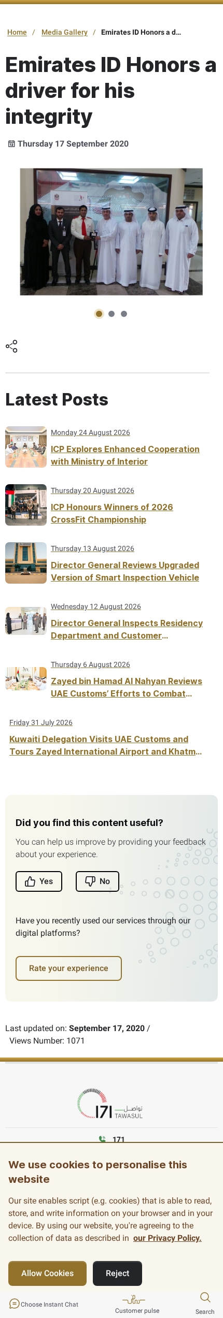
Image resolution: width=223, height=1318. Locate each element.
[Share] (11, 347)
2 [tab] (111, 314)
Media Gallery (64, 32)
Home (17, 32)
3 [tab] (124, 314)
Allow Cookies (47, 1273)
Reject (117, 1273)
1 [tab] (99, 314)
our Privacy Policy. (167, 1238)
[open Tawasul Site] (111, 1104)
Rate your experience (68, 968)
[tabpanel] (111, 232)
